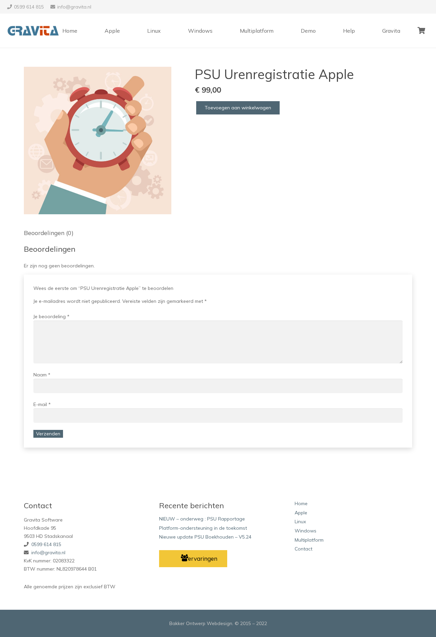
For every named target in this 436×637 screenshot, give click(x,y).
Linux (300, 521)
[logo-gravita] (34, 31)
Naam (41, 375)
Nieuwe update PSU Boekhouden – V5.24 (205, 537)
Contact (303, 549)
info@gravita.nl (48, 552)
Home (301, 503)
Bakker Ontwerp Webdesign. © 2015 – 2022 (218, 623)
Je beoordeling (51, 316)
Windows (305, 531)
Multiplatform (309, 540)
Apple (301, 513)
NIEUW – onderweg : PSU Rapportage (202, 519)
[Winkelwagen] (421, 31)
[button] (161, 76)
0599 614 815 (46, 544)
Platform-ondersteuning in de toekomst (203, 528)
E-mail (42, 404)
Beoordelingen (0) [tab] (49, 232)
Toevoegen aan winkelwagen (238, 108)
